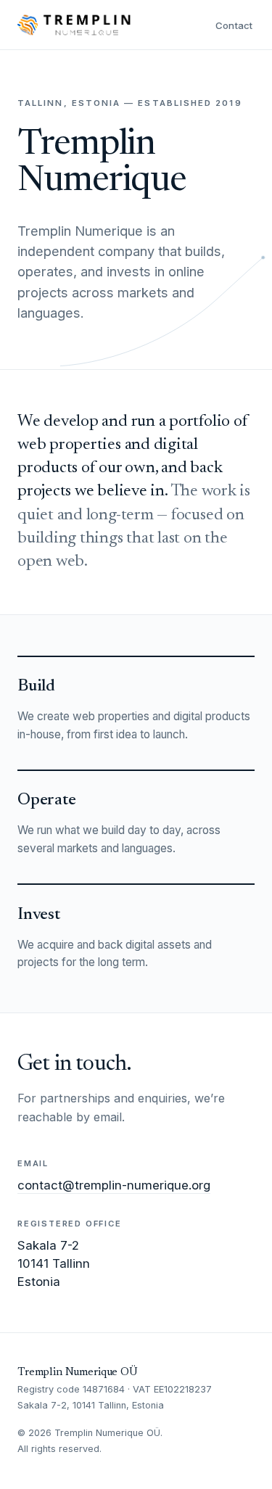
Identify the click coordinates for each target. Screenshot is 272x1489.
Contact (234, 25)
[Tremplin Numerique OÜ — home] (74, 24)
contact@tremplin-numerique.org (113, 1185)
